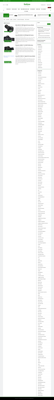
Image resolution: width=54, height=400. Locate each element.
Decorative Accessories (41, 159)
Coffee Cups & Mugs (40, 144)
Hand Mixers (39, 216)
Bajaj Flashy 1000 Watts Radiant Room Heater (44, 37)
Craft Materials (40, 149)
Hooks (39, 246)
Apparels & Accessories (41, 83)
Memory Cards (40, 282)
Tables (39, 359)
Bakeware (39, 93)
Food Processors (40, 195)
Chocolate (39, 136)
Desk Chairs (39, 165)
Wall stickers (39, 377)
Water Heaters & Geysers (41, 385)
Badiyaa (27, 4)
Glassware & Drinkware (41, 208)
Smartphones (40, 346)
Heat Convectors (40, 226)
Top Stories (26, 11)
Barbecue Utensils (40, 106)
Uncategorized (40, 372)
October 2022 (40, 49)
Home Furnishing (40, 239)
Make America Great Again (25, 9)
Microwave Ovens (40, 285)
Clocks (39, 141)
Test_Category (43, 9)
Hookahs (39, 244)
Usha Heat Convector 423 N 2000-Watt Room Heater (16, 14)
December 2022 (40, 46)
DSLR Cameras (6, 31)
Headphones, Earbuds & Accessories (43, 223)
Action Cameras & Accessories (42, 77)
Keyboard (39, 262)
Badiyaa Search (14, 9)
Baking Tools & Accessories (41, 98)
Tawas (39, 364)
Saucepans (39, 328)
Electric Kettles (40, 183)
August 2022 (39, 52)
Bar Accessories (40, 100)
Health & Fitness (40, 224)
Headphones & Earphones (41, 221)
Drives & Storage (40, 175)
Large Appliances (40, 272)
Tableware (39, 362)
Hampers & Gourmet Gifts (41, 213)
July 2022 (39, 54)
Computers (39, 147)
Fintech (39, 193)
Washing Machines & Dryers (41, 382)
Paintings (39, 305)
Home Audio (39, 234)
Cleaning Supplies (40, 139)
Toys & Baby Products (41, 370)
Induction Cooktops (40, 252)
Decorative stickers (40, 162)
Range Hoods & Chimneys (41, 318)
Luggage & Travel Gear (41, 277)
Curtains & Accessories (41, 152)
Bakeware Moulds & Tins (41, 95)
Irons (38, 257)
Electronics (39, 185)
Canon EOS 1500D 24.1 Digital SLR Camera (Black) (25, 56)
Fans (38, 190)
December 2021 (40, 62)
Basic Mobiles (40, 108)
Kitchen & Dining (40, 264)
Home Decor (39, 236)
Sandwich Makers (40, 326)
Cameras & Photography (7, 40)
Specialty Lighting (40, 351)
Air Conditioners (40, 78)
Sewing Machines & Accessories (42, 339)
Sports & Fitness (40, 352)
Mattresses (39, 280)
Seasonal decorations (41, 329)
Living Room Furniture (41, 275)
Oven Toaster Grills (40, 303)
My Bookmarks (32, 9)
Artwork (39, 88)
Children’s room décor (41, 134)
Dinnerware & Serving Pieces (42, 170)
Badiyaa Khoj (9, 9)
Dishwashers (39, 172)
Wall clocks (39, 375)
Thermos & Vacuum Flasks (41, 369)
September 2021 (40, 67)
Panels (39, 306)
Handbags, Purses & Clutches (42, 218)
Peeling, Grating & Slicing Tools (42, 308)
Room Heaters (40, 323)
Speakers (39, 349)
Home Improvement (40, 241)
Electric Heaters (40, 182)
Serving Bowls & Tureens (41, 334)
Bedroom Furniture (40, 111)
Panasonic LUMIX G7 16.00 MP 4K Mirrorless (24, 45)
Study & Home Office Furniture (42, 357)
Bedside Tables (40, 113)
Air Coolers (39, 80)
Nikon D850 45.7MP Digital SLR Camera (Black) (24, 25)
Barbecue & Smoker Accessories (42, 103)
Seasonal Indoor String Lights (42, 331)
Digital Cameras (40, 167)
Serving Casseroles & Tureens (42, 336)
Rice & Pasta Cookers (41, 321)
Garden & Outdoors (40, 205)
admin (17, 26)
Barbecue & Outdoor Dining (41, 101)
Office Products (40, 300)
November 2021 (40, 64)
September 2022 (40, 51)
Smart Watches (40, 344)
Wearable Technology (41, 390)
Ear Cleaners (39, 180)
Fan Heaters (39, 188)
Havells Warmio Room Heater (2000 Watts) (35, 14)
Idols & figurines (40, 247)
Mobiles (39, 293)
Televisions (39, 367)
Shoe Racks (39, 341)
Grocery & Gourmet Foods (41, 211)
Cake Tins (39, 119)
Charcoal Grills (40, 131)
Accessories (39, 72)
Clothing (39, 142)
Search (38, 22)
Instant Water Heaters (41, 254)
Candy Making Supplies (41, 124)
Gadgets (10, 31)
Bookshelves (39, 116)
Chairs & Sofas (40, 129)
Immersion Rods (40, 249)
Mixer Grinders (40, 288)
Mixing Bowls (40, 290)
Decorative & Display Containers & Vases (43, 157)
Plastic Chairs (40, 313)
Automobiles (39, 90)
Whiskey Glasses (40, 393)
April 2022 (39, 59)
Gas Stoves (39, 206)
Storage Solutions (40, 354)
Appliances (39, 85)
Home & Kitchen (40, 229)
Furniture (39, 198)
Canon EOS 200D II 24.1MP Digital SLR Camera (24, 35)
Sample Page (38, 9)
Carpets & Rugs (40, 126)
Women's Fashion (40, 395)
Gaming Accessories (40, 203)
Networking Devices (40, 298)
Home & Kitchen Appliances (41, 231)
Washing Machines (40, 380)
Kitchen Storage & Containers (42, 267)
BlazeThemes (31, 398)
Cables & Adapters (40, 118)
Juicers (39, 259)
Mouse (39, 295)
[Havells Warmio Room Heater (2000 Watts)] (26, 15)
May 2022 (39, 57)
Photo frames (40, 311)
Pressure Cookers (40, 316)
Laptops (39, 270)
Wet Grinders (39, 392)
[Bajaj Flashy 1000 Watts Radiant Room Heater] (43, 15)
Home (19, 9)
